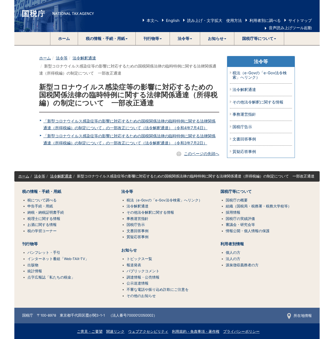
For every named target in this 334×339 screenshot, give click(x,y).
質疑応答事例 (244, 152)
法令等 (62, 58)
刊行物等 (30, 244)
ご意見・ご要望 (90, 331)
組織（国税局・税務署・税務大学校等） (258, 206)
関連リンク (115, 331)
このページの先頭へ (201, 153)
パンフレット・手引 (43, 252)
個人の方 (233, 252)
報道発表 (134, 265)
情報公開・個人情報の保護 (248, 231)
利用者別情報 (232, 244)
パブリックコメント (143, 271)
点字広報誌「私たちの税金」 (51, 277)
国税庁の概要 (237, 200)
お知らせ (129, 250)
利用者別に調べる (265, 20)
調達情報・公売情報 (143, 277)
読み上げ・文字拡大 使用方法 (214, 20)
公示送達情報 (137, 283)
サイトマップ (300, 20)
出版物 (32, 265)
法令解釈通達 (84, 58)
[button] (107, 38)
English (173, 20)
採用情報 (233, 212)
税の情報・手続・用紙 (41, 191)
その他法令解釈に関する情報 (257, 102)
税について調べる (42, 200)
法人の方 (233, 259)
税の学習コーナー (42, 231)
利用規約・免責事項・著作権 (195, 331)
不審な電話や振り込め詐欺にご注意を (158, 289)
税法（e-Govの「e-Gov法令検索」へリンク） (259, 75)
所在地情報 (303, 315)
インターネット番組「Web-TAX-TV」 (58, 259)
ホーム (64, 38)
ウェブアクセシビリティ (148, 331)
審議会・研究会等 (240, 225)
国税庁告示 (242, 127)
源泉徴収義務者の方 (242, 265)
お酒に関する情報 (42, 225)
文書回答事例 (244, 139)
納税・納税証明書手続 (45, 212)
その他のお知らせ (141, 296)
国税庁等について (236, 191)
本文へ (152, 20)
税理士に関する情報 (43, 219)
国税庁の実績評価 (240, 219)
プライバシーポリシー (241, 331)
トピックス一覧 (139, 259)
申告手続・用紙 (40, 206)
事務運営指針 (244, 114)
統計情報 (34, 271)
